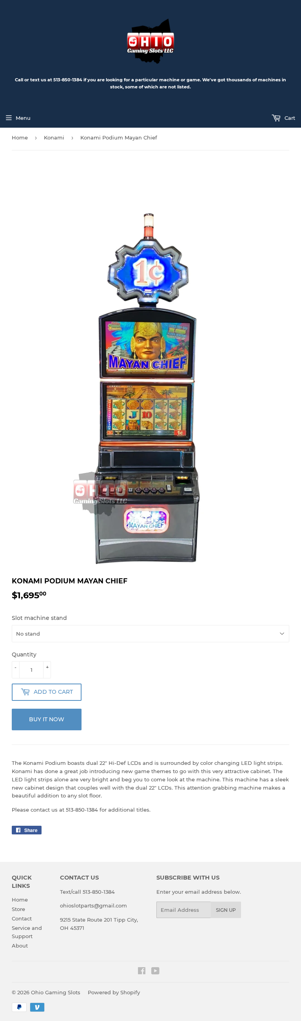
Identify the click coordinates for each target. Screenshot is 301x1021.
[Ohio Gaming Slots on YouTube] (155, 972)
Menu (23, 118)
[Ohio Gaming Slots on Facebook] (142, 972)
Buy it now (46, 719)
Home (20, 137)
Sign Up (226, 910)
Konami (54, 137)
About (20, 945)
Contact (22, 918)
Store (18, 909)
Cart (289, 118)
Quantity (24, 654)
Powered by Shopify (114, 992)
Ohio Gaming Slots (55, 992)
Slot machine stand (39, 617)
